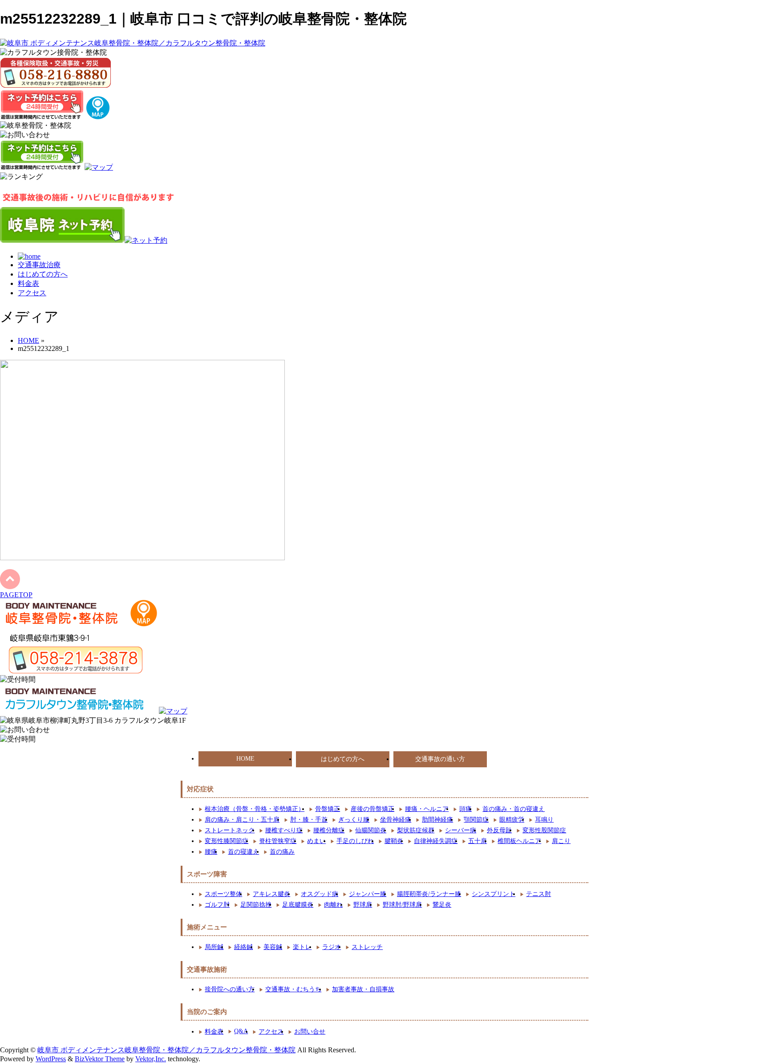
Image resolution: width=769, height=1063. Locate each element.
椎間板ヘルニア (519, 841)
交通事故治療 (39, 265)
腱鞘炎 (393, 841)
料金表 (28, 283)
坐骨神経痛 (395, 819)
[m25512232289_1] (142, 558)
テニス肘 (538, 894)
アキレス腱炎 (271, 894)
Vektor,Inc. (150, 1059)
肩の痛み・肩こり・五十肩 (242, 819)
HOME (245, 758)
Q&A (241, 1031)
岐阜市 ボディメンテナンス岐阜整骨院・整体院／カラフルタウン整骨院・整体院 (166, 1050)
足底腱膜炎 (297, 904)
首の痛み (282, 851)
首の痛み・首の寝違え (513, 809)
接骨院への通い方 (230, 989)
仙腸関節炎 (370, 830)
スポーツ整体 (223, 894)
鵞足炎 (442, 904)
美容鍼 (272, 947)
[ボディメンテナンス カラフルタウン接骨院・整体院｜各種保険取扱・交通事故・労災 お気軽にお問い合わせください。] (55, 72)
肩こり (561, 841)
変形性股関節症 (544, 830)
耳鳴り (544, 819)
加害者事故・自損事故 (363, 989)
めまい (316, 841)
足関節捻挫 (255, 904)
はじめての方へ (43, 274)
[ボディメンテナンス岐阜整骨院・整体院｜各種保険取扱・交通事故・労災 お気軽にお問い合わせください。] (25, 135)
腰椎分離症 (328, 830)
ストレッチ (367, 947)
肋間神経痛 (437, 819)
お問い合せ (309, 1031)
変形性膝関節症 (226, 841)
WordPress (51, 1059)
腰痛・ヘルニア (427, 809)
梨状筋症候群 (415, 830)
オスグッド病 (319, 894)
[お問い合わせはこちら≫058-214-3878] (71, 660)
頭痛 (465, 809)
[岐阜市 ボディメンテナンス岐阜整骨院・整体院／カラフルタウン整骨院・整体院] (132, 43)
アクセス (32, 293)
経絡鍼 (243, 947)
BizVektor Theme (100, 1059)
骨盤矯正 (327, 809)
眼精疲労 (511, 819)
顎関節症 (476, 819)
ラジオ (331, 947)
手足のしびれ (355, 841)
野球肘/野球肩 (402, 904)
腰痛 (211, 851)
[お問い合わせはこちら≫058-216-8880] (25, 730)
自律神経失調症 (435, 841)
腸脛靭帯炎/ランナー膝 (429, 894)
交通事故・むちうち (293, 989)
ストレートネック (230, 830)
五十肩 (477, 841)
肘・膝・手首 (309, 819)
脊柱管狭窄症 (277, 841)
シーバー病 (460, 830)
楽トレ (302, 947)
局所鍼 (214, 947)
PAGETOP (16, 595)
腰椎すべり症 (284, 830)
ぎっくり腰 (353, 819)
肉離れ (333, 904)
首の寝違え (243, 851)
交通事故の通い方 (440, 759)
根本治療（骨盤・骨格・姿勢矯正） (254, 809)
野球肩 (362, 904)
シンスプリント (493, 894)
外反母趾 (499, 830)
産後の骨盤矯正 (372, 809)
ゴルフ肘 (217, 904)
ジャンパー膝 (367, 894)
